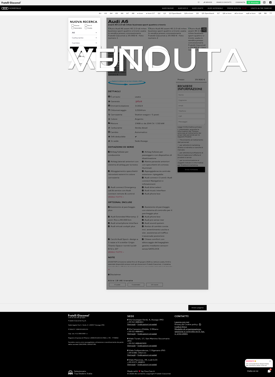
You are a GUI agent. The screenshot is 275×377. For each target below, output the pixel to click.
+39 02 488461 (135, 322)
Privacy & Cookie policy (186, 324)
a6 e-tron (239, 13)
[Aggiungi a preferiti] (204, 29)
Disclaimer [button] (115, 274)
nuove (154, 284)
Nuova (76, 25)
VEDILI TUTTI (115, 197)
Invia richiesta (191, 169)
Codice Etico (181, 327)
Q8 (260, 13)
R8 (265, 13)
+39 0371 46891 (136, 362)
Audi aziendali (215, 8)
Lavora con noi (182, 322)
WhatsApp (255, 2)
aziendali (136, 284)
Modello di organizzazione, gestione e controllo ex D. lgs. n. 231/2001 (190, 331)
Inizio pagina (197, 308)
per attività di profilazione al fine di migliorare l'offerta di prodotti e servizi (190, 155)
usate (117, 284)
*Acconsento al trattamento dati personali (190, 141)
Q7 (218, 13)
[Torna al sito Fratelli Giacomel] (79, 315)
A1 (100, 13)
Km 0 (90, 25)
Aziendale (78, 28)
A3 (105, 13)
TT (271, 13)
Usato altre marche (261, 8)
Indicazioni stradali (147, 324)
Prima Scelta (236, 8)
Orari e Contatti (223, 2)
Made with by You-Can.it (141, 371)
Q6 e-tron (227, 13)
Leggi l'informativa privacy (190, 127)
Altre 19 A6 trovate (120, 281)
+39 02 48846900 (136, 343)
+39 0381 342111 (136, 353)
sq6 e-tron (251, 13)
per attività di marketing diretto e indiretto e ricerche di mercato (190, 147)
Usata (90, 28)
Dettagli (131, 324)
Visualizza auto (84, 49)
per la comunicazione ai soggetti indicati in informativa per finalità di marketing (190, 162)
